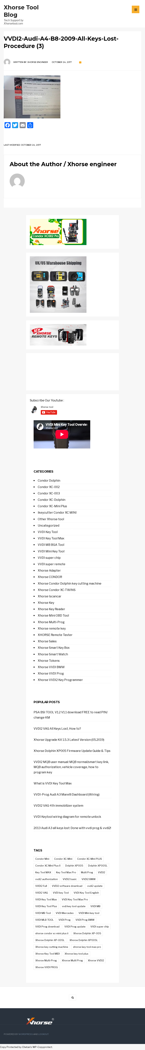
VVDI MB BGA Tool (51, 545)
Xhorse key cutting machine (51, 946)
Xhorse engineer (37, 62)
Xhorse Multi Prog (72, 960)
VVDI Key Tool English (86, 892)
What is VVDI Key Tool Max (53, 783)
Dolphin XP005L (97, 865)
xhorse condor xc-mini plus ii (51, 933)
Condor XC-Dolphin (51, 500)
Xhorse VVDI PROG (46, 967)
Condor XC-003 (49, 493)
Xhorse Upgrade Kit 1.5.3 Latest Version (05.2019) (69, 740)
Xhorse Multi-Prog (51, 622)
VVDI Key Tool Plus (46, 906)
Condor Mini (42, 858)
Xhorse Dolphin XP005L (83, 940)
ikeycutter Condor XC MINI (57, 512)
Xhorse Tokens (49, 660)
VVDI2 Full (41, 885)
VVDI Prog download (47, 926)
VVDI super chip (49, 558)
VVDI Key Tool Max (51, 538)
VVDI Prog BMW (85, 919)
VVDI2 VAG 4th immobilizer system (58, 805)
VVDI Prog (65, 919)
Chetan (26, 1047)
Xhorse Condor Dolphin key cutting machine (69, 583)
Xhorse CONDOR (50, 577)
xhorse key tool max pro (87, 946)
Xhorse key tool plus (76, 953)
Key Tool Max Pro (66, 872)
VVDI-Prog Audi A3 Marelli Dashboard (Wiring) (66, 794)
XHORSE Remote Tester (55, 635)
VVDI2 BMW (89, 879)
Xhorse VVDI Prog (51, 673)
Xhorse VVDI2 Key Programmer (60, 680)
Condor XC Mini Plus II (47, 865)
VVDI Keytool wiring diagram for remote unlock (67, 817)
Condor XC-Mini (63, 858)
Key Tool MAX (43, 872)
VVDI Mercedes (65, 912)
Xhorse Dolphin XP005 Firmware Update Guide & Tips (72, 751)
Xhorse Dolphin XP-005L (50, 940)
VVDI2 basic (70, 879)
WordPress (26, 1034)
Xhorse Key (46, 603)
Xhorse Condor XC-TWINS (57, 590)
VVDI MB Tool (43, 912)
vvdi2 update (95, 885)
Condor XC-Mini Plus (52, 506)
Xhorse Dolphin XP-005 (87, 933)
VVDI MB (95, 906)
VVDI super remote (51, 564)
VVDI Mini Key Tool (51, 551)
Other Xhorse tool (51, 519)
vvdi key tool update (74, 906)
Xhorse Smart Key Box (54, 647)
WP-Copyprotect (42, 1047)
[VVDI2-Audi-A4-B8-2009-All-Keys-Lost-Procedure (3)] (72, 96)
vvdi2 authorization (46, 879)
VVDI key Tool (61, 892)
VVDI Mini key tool (89, 912)
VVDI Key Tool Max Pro (75, 899)
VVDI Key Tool (48, 532)
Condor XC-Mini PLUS (89, 858)
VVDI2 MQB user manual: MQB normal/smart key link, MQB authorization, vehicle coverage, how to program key (71, 767)
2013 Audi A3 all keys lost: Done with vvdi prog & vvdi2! (72, 828)
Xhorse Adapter (49, 570)
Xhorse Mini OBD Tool (53, 615)
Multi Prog (87, 872)
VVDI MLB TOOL (44, 919)
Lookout (43, 1034)
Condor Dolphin (49, 480)
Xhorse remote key (52, 628)
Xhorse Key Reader (51, 609)
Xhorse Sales (47, 641)
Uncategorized (48, 525)
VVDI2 (101, 872)
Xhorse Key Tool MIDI (47, 953)
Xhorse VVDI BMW (51, 667)
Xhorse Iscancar (49, 596)
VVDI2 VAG (41, 892)
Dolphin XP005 (74, 865)
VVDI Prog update (75, 926)
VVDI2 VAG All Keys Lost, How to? (57, 728)
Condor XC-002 (49, 487)
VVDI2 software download (67, 885)
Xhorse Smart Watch (53, 654)
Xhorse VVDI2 (96, 960)
